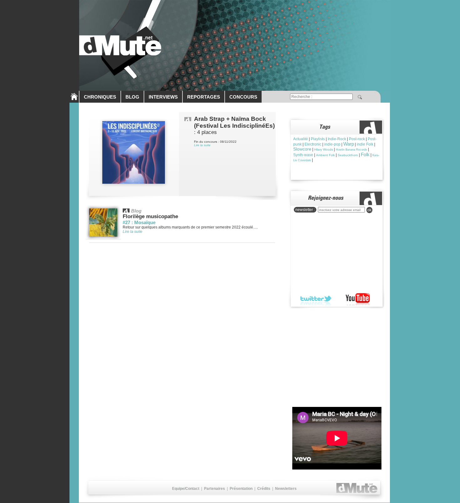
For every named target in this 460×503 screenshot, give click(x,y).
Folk (365, 154)
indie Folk (365, 144)
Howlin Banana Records (351, 149)
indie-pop (332, 144)
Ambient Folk (325, 155)
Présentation (241, 488)
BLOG (132, 97)
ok (369, 210)
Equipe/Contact (185, 488)
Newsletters (286, 488)
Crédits (263, 488)
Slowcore (302, 148)
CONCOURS (243, 97)
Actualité (300, 139)
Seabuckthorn (348, 155)
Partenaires (214, 488)
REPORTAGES (203, 97)
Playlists (318, 139)
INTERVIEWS (163, 97)
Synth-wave (303, 155)
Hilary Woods (323, 149)
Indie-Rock (337, 139)
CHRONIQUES (100, 97)
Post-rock (357, 139)
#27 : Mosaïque (139, 222)
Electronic (312, 144)
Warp (348, 143)
